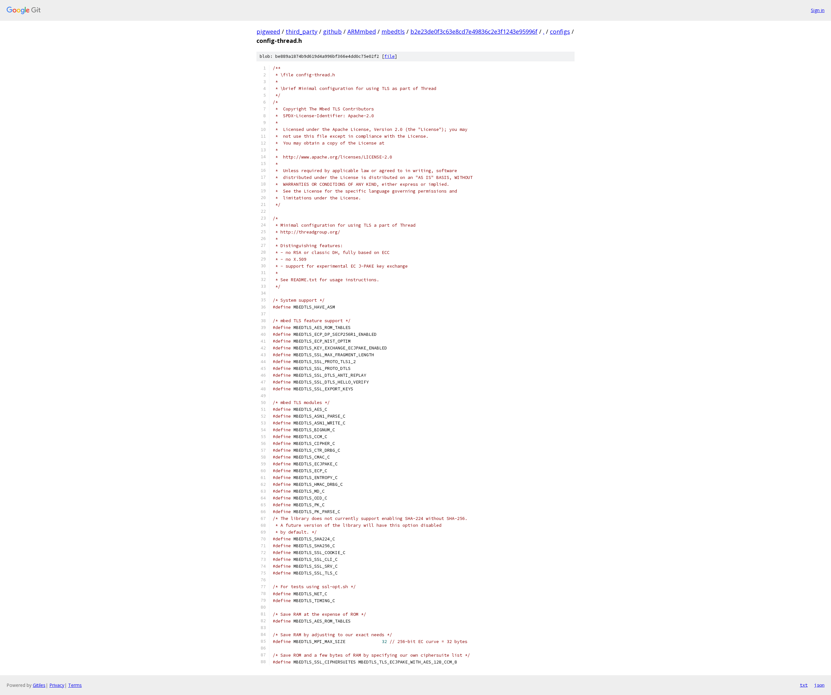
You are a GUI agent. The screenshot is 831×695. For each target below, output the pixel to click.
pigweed (268, 31)
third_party (301, 31)
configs (560, 31)
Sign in (818, 10)
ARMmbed (361, 31)
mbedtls (393, 31)
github (332, 31)
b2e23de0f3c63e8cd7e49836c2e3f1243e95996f (474, 31)
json (819, 685)
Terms (75, 685)
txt (804, 685)
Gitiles (39, 685)
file (389, 56)
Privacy (56, 685)
